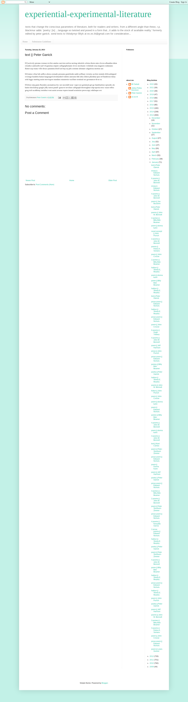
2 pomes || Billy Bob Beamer (156, 220)
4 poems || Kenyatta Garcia (156, 524)
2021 (152, 88)
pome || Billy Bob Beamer (156, 283)
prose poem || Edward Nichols (156, 304)
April (154, 152)
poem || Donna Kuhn (155, 466)
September (156, 133)
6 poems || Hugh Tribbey (155, 332)
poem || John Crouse (156, 255)
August (155, 138)
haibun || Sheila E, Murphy (156, 270)
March (154, 155)
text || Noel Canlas (155, 445)
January (155, 162)
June (154, 145)
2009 (152, 667)
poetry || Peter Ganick (156, 373)
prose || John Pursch (156, 352)
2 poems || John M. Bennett (155, 241)
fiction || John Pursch (156, 392)
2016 (152, 105)
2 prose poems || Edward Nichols (155, 532)
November (156, 124)
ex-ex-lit (134, 97)
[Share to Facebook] (72, 97)
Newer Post (30, 180)
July (153, 142)
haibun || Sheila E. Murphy (156, 290)
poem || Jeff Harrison (155, 346)
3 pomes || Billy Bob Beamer (156, 622)
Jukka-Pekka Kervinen (136, 89)
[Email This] (64, 97)
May (154, 148)
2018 (152, 98)
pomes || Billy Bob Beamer (156, 366)
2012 (152, 656)
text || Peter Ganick (155, 166)
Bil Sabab (135, 84)
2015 (152, 108)
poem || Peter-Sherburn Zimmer (156, 451)
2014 (152, 112)
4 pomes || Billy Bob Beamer (156, 493)
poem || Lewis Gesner (156, 650)
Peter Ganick (136, 93)
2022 (152, 84)
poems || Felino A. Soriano (155, 249)
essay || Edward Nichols (155, 173)
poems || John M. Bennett (156, 213)
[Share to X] (69, 97)
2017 (152, 101)
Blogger (105, 683)
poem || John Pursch (156, 599)
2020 (152, 91)
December (156, 118)
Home (25, 42)
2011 (152, 660)
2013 (152, 115)
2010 (152, 663)
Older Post (112, 180)
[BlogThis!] (67, 97)
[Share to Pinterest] (75, 97)
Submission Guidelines (41, 42)
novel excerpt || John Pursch (156, 233)
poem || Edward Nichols (155, 409)
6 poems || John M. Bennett (155, 180)
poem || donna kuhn (157, 227)
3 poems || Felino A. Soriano (155, 630)
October (155, 129)
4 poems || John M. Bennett (155, 196)
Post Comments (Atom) (45, 185)
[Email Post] (59, 97)
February (155, 159)
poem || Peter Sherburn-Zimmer (156, 508)
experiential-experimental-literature (88, 14)
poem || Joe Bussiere (156, 202)
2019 (152, 94)
